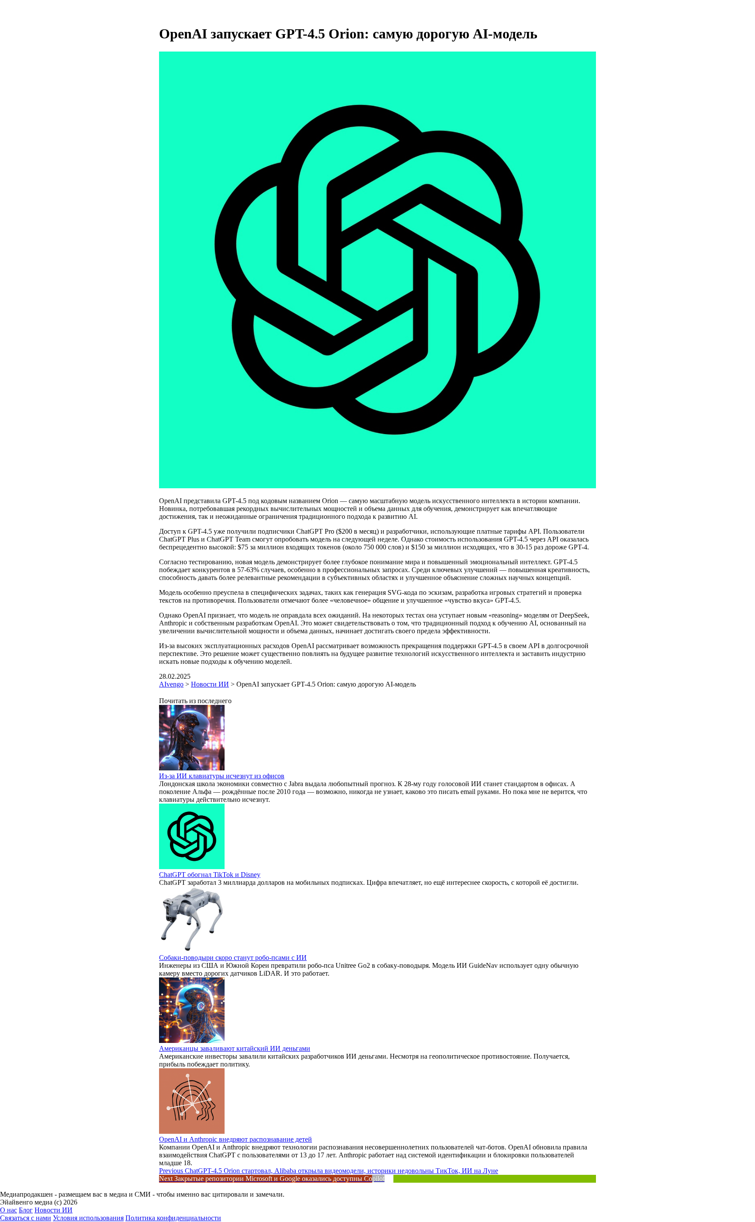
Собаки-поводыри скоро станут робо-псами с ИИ (233, 957)
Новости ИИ (54, 1210)
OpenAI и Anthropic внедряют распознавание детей (235, 1139)
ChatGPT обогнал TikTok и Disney (209, 874)
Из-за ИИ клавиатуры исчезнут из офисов (221, 776)
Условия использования (88, 1218)
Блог (26, 1210)
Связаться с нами (25, 1218)
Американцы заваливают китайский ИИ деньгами (234, 1048)
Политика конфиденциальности (173, 1218)
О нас (8, 1210)
